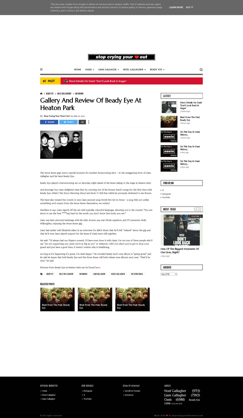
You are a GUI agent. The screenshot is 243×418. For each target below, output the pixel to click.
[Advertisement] (121, 30)
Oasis (44, 391)
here (97, 267)
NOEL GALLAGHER (133, 69)
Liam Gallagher (99, 274)
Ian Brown (79, 93)
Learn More (176, 7)
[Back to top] (236, 411)
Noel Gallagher (49, 395)
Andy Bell (174, 404)
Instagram (166, 194)
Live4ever (129, 395)
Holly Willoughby (64, 93)
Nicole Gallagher (118, 274)
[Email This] (82, 122)
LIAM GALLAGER (107, 69)
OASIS (88, 69)
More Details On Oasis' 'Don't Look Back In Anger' (95, 81)
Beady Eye (49, 93)
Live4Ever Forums (132, 391)
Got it (189, 7)
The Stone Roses (137, 274)
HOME (77, 69)
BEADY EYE (156, 69)
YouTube (166, 197)
